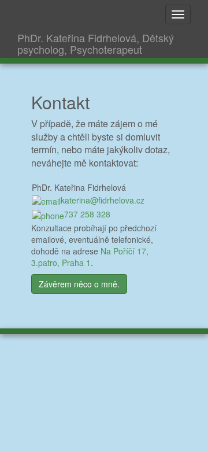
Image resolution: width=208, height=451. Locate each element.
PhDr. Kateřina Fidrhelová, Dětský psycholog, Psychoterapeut (95, 43)
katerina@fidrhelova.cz (102, 200)
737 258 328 (87, 214)
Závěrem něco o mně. (79, 284)
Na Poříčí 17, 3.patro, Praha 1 (89, 256)
